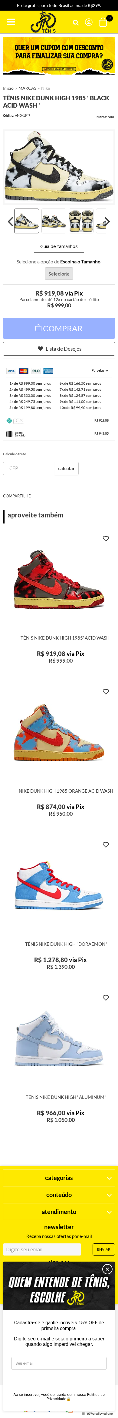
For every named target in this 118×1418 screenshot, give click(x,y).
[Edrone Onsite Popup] (59, 709)
